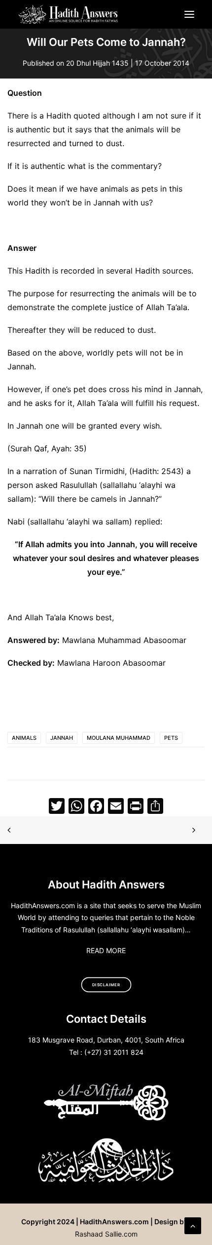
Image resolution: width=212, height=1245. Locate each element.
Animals (24, 737)
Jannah (61, 737)
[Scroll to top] (192, 1225)
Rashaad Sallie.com (106, 1234)
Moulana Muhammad (118, 737)
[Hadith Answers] (69, 14)
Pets (171, 737)
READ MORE (106, 950)
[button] (189, 14)
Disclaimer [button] (106, 984)
